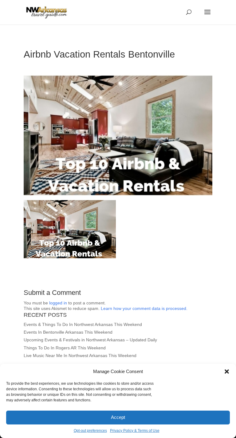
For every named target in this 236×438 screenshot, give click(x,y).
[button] (227, 371)
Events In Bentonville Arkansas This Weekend (68, 332)
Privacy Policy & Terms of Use (134, 430)
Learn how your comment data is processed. (144, 308)
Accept (118, 417)
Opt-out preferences (90, 430)
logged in (58, 302)
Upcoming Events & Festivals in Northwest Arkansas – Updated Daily (90, 339)
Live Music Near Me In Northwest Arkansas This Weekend (80, 355)
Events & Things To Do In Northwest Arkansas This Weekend (83, 324)
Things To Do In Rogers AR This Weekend (65, 347)
